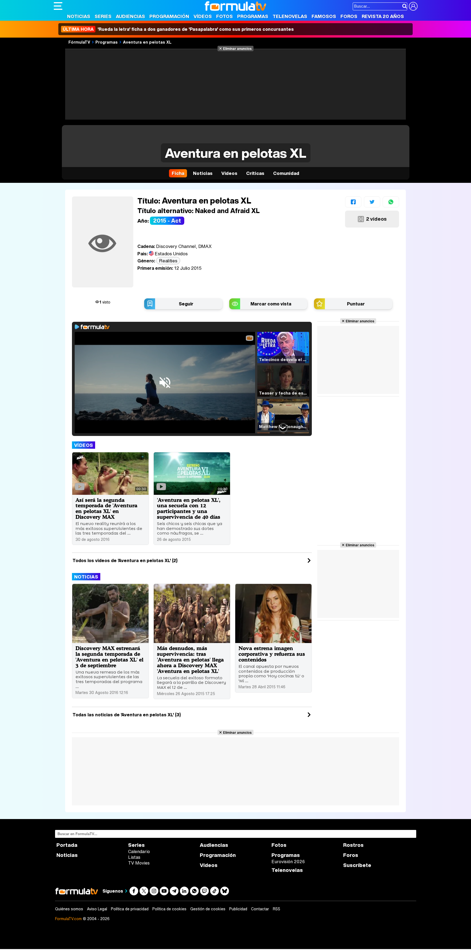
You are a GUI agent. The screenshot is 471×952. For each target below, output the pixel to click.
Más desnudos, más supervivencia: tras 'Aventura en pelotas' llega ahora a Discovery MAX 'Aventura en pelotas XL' (190, 659)
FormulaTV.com (68, 918)
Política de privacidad (130, 909)
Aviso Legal (97, 909)
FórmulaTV (79, 42)
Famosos (324, 16)
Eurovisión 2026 (288, 861)
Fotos (224, 16)
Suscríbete (357, 865)
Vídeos (203, 16)
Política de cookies (169, 909)
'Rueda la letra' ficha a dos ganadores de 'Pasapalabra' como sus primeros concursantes (178, 29)
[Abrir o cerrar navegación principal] (58, 6)
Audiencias (130, 16)
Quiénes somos (69, 909)
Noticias (78, 16)
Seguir (186, 304)
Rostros (353, 845)
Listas (134, 857)
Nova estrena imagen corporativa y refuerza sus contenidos (271, 654)
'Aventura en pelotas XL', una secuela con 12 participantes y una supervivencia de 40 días (189, 508)
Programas (252, 16)
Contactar (260, 909)
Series (103, 16)
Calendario (139, 851)
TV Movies (139, 863)
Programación (169, 16)
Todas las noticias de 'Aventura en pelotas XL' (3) (127, 714)
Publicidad (238, 909)
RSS (276, 909)
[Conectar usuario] (413, 6)
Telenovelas (290, 16)
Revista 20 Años (383, 16)
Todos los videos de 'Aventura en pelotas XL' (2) (125, 560)
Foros (348, 16)
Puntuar (356, 304)
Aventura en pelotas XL (147, 42)
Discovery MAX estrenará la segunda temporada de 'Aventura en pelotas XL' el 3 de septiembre (109, 656)
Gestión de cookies (207, 909)
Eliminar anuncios (237, 48)
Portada (66, 845)
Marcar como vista (270, 304)
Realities (168, 260)
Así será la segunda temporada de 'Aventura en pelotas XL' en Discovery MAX (106, 508)
